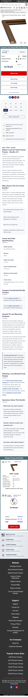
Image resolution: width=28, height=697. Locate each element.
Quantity (19, 64)
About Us (15, 643)
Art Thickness (4, 61)
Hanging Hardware (6, 58)
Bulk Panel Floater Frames (7, 11)
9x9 (21, 107)
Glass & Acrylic (15, 588)
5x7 (11, 103)
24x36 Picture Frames (15, 674)
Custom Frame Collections (15, 577)
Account (15, 611)
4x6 (6, 103)
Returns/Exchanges (15, 621)
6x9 (6, 107)
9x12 (6, 110)
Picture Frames (8, 10)
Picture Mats (15, 585)
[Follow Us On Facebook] (11, 687)
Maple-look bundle (14, 305)
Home (2, 10)
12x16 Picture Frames (15, 664)
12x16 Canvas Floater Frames (15, 592)
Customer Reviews (15, 646)
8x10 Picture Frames (15, 660)
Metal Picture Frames (15, 573)
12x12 (21, 110)
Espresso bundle (13, 298)
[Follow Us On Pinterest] (16, 687)
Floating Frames (17, 10)
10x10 (10, 110)
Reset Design (14, 87)
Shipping (15, 617)
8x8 (11, 107)
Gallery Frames (15, 581)
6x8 (21, 103)
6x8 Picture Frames (15, 657)
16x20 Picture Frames (15, 667)
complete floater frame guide (10, 388)
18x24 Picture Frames (15, 670)
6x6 (16, 103)
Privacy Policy (15, 624)
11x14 (16, 110)
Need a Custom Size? (14, 116)
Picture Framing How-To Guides (15, 632)
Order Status (15, 614)
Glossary (15, 627)
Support (15, 604)
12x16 (5, 113)
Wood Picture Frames (15, 570)
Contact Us (15, 607)
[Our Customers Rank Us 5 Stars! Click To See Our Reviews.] (6, 1)
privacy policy (14, 683)
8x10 (16, 107)
